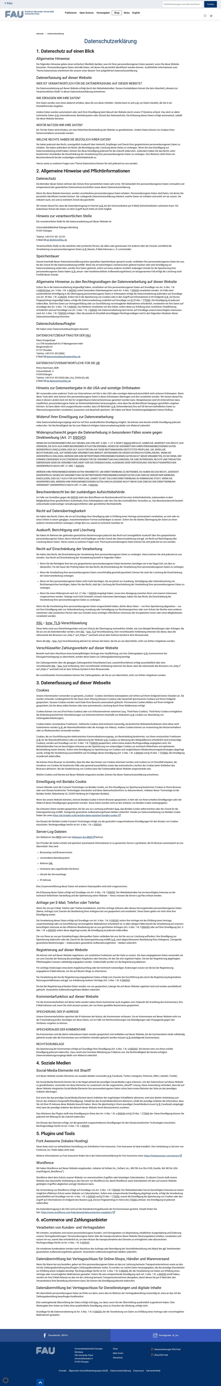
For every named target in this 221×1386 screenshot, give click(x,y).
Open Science (87, 13)
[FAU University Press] (32, 14)
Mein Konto (118, 1353)
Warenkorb (118, 1357)
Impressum (138, 1370)
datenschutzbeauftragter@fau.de (63, 356)
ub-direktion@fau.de (56, 240)
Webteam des (82, 837)
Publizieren (71, 13)
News (127, 13)
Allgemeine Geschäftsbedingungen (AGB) (88, 1370)
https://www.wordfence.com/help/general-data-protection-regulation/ (76, 1212)
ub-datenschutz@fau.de (58, 381)
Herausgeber (103, 13)
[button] (5, 1380)
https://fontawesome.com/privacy (161, 1155)
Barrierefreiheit (153, 1370)
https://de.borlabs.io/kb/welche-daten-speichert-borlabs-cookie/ (85, 815)
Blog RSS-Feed (161, 1355)
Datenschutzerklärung (120, 1370)
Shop (116, 13)
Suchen (210, 4)
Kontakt (62, 1370)
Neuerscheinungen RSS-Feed (167, 1349)
